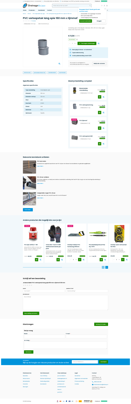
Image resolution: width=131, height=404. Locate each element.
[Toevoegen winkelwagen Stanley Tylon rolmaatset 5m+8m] (122, 259)
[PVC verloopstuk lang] (74, 106)
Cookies (77, 384)
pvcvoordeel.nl (61, 376)
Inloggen (99, 21)
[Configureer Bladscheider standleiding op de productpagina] (99, 97)
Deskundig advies (44, 381)
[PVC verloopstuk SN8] (74, 137)
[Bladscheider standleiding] (74, 90)
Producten (32, 10)
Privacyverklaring (79, 381)
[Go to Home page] (34, 5)
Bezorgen (25, 386)
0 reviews (33, 21)
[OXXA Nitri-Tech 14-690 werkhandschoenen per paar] (55, 234)
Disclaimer (77, 376)
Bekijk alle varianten (99, 63)
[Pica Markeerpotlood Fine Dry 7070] (98, 234)
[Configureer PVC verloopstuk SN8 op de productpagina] (99, 143)
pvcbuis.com (60, 384)
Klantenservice (27, 373)
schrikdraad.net (61, 386)
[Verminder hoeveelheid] (69, 43)
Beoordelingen (52, 72)
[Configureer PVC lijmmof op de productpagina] (99, 128)
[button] (29, 21)
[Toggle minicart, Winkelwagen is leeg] (107, 6)
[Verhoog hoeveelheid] (75, 43)
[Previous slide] (103, 267)
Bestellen (25, 376)
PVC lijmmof (83, 120)
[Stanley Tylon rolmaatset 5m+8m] (119, 234)
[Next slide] (106, 267)
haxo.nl (59, 389)
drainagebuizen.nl (62, 378)
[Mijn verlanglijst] (102, 6)
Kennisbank (41, 10)
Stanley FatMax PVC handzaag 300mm (73, 245)
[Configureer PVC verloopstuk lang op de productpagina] (99, 112)
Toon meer (27, 209)
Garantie (25, 384)
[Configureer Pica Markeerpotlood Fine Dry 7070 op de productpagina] (101, 259)
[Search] (90, 5)
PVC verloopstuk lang (86, 105)
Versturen (28, 352)
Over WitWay (43, 376)
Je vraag (27, 340)
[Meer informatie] (98, 43)
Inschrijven (104, 362)
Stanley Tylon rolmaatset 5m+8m (119, 245)
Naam (25, 333)
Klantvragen (62, 72)
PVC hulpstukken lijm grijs (39, 13)
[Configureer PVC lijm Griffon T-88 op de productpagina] (36, 259)
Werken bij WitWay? (45, 378)
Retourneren (26, 378)
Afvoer (29, 13)
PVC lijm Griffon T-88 (31, 245)
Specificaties (27, 72)
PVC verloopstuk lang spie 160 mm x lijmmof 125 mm (59, 13)
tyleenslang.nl (61, 381)
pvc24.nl (59, 392)
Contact (49, 10)
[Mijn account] (104, 5)
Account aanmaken (85, 21)
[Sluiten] (105, 9)
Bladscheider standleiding (83, 89)
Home (24, 10)
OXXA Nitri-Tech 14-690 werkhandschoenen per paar (53, 246)
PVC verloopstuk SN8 (86, 136)
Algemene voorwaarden (81, 378)
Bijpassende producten (39, 72)
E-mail (68, 333)
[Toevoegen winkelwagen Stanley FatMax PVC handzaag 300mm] (79, 259)
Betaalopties (26, 381)
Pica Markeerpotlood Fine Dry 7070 (97, 245)
